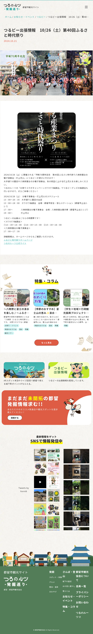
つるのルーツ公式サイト (15, 243)
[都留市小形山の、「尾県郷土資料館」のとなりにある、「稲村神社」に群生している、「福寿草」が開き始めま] (53, 522)
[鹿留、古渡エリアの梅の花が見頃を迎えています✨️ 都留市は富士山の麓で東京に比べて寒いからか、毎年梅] (40, 495)
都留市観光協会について (82, 576)
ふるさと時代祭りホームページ (18, 239)
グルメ (52, 582)
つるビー (41, 16)
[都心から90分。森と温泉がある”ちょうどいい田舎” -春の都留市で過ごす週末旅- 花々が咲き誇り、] (40, 482)
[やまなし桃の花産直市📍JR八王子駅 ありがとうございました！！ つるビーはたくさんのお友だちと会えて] (53, 509)
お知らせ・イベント (24, 16)
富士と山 (66, 591)
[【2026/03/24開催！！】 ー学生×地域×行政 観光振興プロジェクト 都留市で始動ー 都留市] (53, 455)
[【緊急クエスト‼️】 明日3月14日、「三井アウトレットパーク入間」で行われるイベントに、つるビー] (53, 482)
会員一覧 (81, 586)
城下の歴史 (67, 581)
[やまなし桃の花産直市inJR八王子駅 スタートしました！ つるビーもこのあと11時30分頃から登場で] (40, 522)
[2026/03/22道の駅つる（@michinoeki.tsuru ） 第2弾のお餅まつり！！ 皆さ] (40, 468)
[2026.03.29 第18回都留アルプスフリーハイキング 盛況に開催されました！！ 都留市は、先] (40, 455)
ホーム (8, 16)
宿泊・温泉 (53, 587)
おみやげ (53, 591)
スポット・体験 (55, 577)
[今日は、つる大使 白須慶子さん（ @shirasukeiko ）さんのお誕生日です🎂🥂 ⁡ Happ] (40, 509)
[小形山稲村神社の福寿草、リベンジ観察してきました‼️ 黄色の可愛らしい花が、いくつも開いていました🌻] (53, 495)
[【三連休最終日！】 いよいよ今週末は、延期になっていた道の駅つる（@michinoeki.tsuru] (53, 468)
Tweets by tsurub (23, 489)
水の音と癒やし (69, 586)
